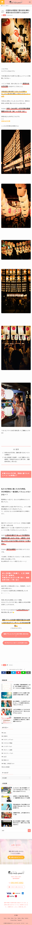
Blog (23, 918)
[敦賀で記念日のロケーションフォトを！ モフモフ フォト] (16, 2)
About (9, 918)
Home (5, 918)
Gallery (19, 918)
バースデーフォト (7, 746)
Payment (20, 920)
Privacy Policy (13, 920)
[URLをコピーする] (28, 672)
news (4, 15)
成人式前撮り (6, 767)
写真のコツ (6, 760)
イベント (11, 665)
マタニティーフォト (8, 753)
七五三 (5, 756)
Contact (26, 918)
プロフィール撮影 (7, 750)
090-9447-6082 (17, 882)
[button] (3, 672)
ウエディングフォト (8, 739)
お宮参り (5, 736)
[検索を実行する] (29, 830)
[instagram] (15, 915)
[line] (17, 915)
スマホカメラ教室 (7, 743)
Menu (12, 918)
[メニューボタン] (30, 2)
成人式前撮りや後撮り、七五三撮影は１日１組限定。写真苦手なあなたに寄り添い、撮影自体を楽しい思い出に (17, 459)
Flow (16, 918)
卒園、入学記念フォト (8, 763)
